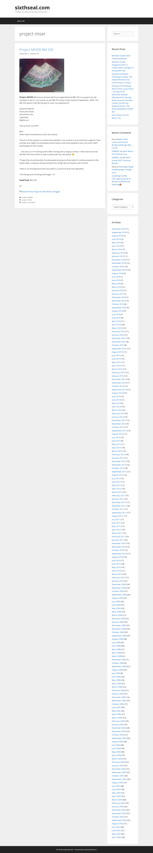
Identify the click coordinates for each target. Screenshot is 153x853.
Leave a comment (28, 202)
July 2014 (116, 396)
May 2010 (116, 567)
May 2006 (116, 680)
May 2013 (116, 444)
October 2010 (118, 550)
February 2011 (118, 536)
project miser (27, 200)
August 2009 (117, 598)
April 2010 (116, 570)
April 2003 (116, 796)
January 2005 (118, 724)
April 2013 (116, 447)
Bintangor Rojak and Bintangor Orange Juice (122, 169)
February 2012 (118, 495)
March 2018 (117, 287)
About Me (21, 21)
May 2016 (116, 321)
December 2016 (119, 297)
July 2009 (116, 601)
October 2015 (118, 345)
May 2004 (116, 752)
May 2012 (116, 485)
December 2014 (119, 379)
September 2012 (119, 471)
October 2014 (118, 386)
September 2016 (119, 307)
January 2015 (118, 376)
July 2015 (116, 355)
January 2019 (118, 256)
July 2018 (116, 276)
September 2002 (119, 820)
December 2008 (119, 625)
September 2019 (119, 232)
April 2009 (116, 611)
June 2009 (116, 605)
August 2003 (117, 782)
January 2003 (118, 806)
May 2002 (116, 834)
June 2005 (116, 707)
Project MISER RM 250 (36, 49)
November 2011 (119, 505)
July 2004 (116, 745)
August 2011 (117, 516)
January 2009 (118, 622)
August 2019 (117, 235)
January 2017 (118, 294)
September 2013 (119, 430)
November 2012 (119, 464)
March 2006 (117, 687)
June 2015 (116, 358)
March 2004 (117, 758)
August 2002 (117, 823)
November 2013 (119, 423)
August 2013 (117, 434)
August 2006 (117, 670)
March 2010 (117, 574)
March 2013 (117, 451)
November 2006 (119, 659)
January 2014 (118, 417)
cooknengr (116, 175)
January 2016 (118, 335)
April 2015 (116, 365)
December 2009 (119, 584)
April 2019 (116, 246)
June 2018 (116, 280)
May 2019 (116, 242)
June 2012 (116, 482)
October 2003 (118, 775)
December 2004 (119, 728)
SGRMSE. (116, 151)
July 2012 (116, 478)
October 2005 (118, 704)
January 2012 (118, 499)
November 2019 (119, 229)
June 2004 (116, 748)
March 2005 (117, 717)
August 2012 (117, 475)
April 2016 (116, 324)
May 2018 (116, 283)
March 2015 (117, 369)
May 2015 (116, 362)
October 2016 (118, 304)
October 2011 (118, 509)
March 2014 (117, 410)
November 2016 (119, 300)
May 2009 (116, 608)
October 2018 (118, 266)
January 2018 (118, 290)
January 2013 (118, 458)
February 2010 (118, 577)
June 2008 (116, 646)
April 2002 (116, 837)
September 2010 (119, 553)
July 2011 (116, 519)
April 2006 (116, 683)
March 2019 (117, 249)
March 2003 (117, 799)
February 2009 (118, 618)
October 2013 (118, 427)
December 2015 (119, 338)
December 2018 (119, 259)
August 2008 (117, 639)
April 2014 (116, 406)
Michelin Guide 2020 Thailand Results (121, 160)
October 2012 (118, 468)
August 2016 (117, 311)
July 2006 (116, 673)
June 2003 (116, 789)
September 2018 (119, 270)
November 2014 (119, 382)
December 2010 (119, 543)
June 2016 (116, 317)
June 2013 (116, 440)
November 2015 (119, 341)
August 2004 (117, 741)
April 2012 (116, 488)
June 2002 (116, 830)
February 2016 (118, 331)
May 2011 (116, 526)
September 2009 (119, 594)
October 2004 (118, 734)
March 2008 (117, 656)
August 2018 (117, 273)
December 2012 (119, 461)
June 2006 (116, 676)
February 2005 (118, 721)
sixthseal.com (32, 7)
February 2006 (118, 690)
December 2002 (119, 810)
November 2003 (119, 772)
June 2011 (116, 523)
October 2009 (118, 591)
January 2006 (118, 693)
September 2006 (119, 666)
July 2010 (116, 560)
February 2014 (118, 413)
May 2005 (116, 711)
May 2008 (116, 649)
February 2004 (118, 762)
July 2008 (116, 642)
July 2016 (116, 314)
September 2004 (119, 738)
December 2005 (119, 697)
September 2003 (119, 779)
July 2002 (116, 827)
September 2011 (119, 512)
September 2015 (119, 348)
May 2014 (116, 403)
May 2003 (116, 793)
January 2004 (118, 765)
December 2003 (119, 769)
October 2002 (118, 816)
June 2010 (116, 564)
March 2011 (117, 533)
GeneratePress (91, 849)
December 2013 (119, 420)
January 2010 (118, 581)
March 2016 (117, 328)
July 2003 (116, 786)
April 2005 (116, 714)
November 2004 (119, 731)
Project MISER (27, 197)
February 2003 (118, 803)
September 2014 (119, 389)
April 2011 (116, 529)
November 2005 (119, 700)
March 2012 (117, 492)
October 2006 (118, 663)
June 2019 (116, 239)
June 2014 (116, 399)
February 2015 (118, 372)
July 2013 (116, 437)
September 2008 (119, 635)
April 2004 (116, 755)
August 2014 (117, 393)
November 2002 (119, 813)
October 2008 (118, 632)
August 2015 (117, 352)
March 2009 (117, 615)
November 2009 (119, 588)
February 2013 (118, 454)
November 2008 (119, 629)
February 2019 (118, 253)
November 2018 (119, 263)
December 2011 (119, 502)
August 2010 (117, 557)
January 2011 (118, 540)
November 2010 (119, 547)
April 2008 (116, 652)
